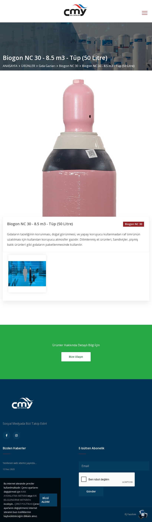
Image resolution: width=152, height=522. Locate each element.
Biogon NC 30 (68, 66)
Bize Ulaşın (76, 356)
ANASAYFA (10, 66)
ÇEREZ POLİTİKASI (23, 504)
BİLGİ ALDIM (45, 499)
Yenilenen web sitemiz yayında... (19, 463)
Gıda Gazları (47, 66)
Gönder (91, 491)
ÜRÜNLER (28, 66)
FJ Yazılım (131, 514)
